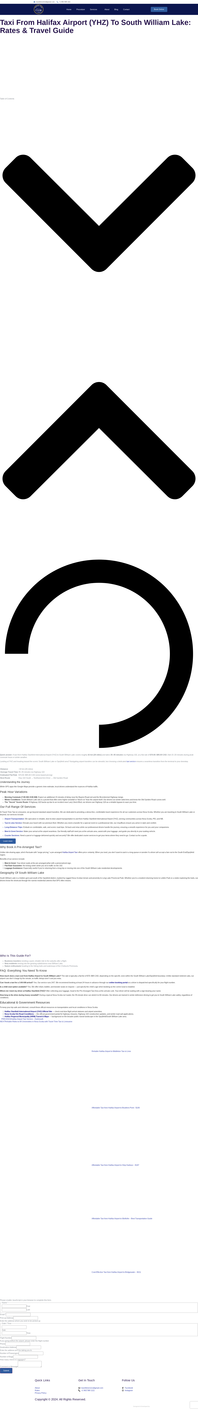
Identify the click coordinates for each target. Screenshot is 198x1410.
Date (4, 1330)
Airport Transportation (14, 819)
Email (3, 1314)
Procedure (80, 9)
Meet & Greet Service (14, 831)
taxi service (131, 761)
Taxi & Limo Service (13, 823)
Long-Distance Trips (13, 827)
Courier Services (12, 835)
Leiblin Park (165, 878)
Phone (2, 1344)
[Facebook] (156, 2)
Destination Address (8, 1347)
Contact (126, 9)
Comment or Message (9, 1367)
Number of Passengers (9, 1353)
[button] (99, 213)
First (28, 1306)
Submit (6, 1371)
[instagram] (161, 2)
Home (68, 9)
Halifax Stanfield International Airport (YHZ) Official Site (28, 1011)
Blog (116, 9)
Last (28, 1310)
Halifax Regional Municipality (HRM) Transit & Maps (27, 1016)
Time (28, 1333)
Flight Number (6, 1338)
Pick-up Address (6, 1318)
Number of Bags (6, 1357)
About (106, 9)
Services (93, 9)
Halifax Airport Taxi (70, 852)
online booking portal (118, 983)
